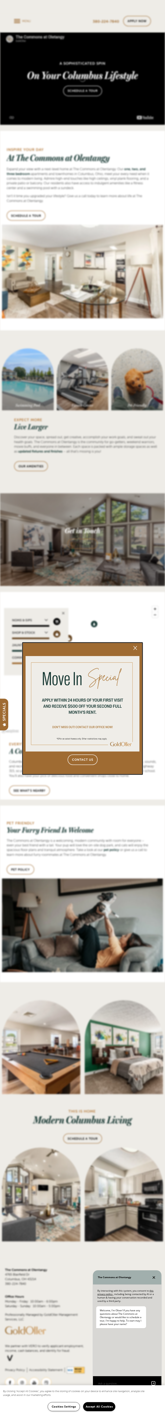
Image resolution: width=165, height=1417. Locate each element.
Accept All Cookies (99, 1406)
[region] (82, 1401)
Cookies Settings (64, 1406)
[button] (83, 760)
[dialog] (82, 708)
